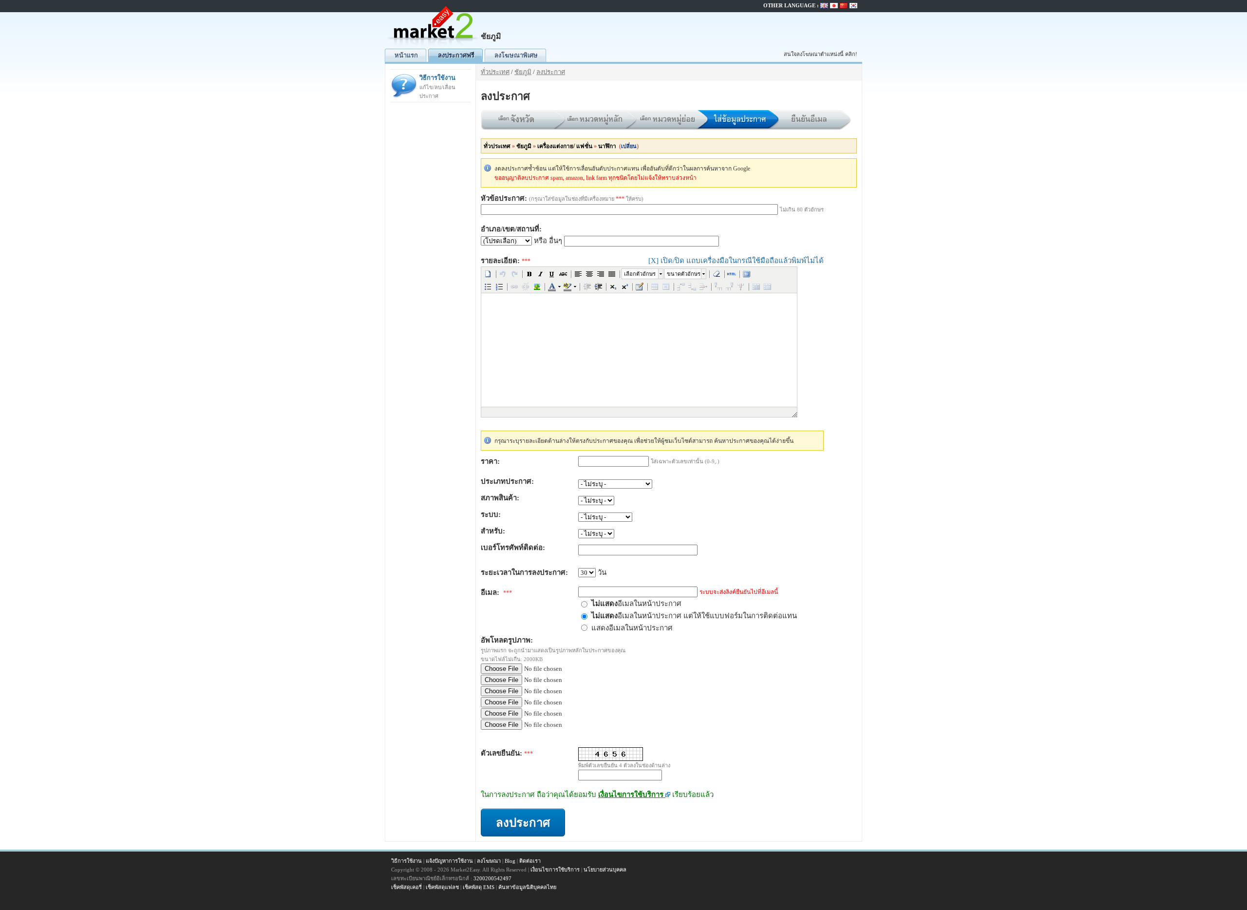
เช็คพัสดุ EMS (478, 887)
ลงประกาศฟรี (456, 55)
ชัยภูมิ (522, 72)
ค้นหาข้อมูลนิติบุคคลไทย (527, 887)
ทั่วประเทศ (495, 72)
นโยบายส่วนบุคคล (605, 869)
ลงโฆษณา (489, 861)
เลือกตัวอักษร (640, 274)
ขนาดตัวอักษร (683, 274)
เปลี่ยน (629, 146)
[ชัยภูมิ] (433, 46)
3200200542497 (492, 878)
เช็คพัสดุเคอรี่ (406, 887)
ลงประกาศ (550, 72)
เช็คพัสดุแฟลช (442, 887)
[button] (488, 273)
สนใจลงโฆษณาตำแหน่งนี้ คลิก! (820, 54)
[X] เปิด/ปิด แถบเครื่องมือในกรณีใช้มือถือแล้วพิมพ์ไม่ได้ (736, 261)
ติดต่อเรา (530, 861)
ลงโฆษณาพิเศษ (516, 55)
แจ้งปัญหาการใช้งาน (449, 861)
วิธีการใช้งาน (437, 86)
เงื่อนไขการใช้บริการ (631, 794)
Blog (510, 861)
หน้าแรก (406, 55)
